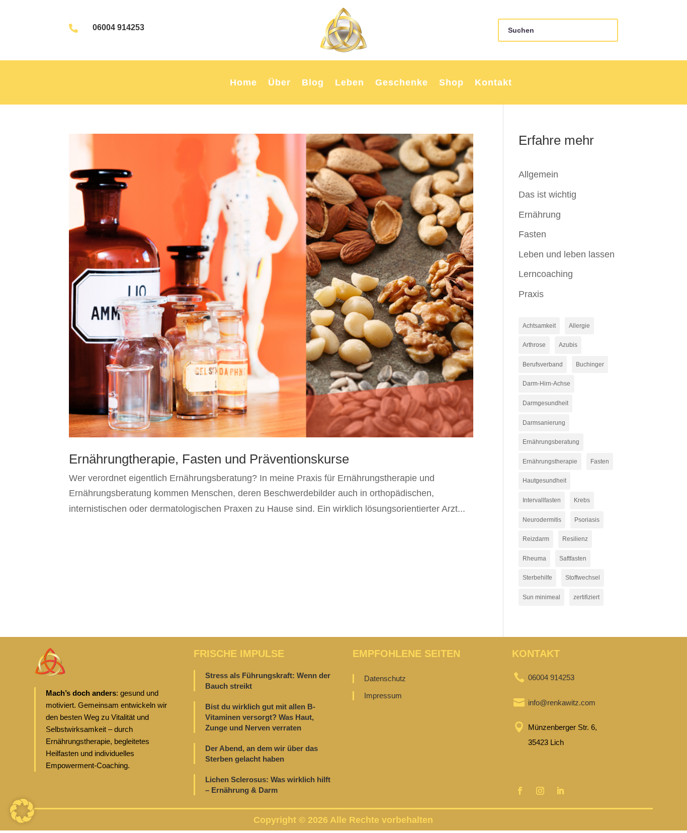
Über (279, 82)
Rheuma (534, 558)
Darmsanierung (544, 422)
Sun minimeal (541, 597)
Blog (313, 82)
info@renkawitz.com (561, 702)
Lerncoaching (546, 274)
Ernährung (540, 215)
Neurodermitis (542, 519)
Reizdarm (536, 538)
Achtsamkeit (539, 325)
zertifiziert (586, 597)
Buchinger (590, 364)
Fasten (532, 234)
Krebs (582, 500)
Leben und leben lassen (567, 254)
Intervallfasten (542, 500)
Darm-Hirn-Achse (546, 383)
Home (243, 82)
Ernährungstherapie (550, 461)
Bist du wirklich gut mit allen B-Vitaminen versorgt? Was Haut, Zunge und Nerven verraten (260, 717)
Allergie (579, 325)
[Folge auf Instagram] (540, 791)
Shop (451, 82)
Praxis (531, 294)
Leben (349, 82)
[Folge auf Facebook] (520, 791)
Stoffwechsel (582, 577)
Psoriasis (586, 519)
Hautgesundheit (544, 480)
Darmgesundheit (545, 403)
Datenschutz (385, 678)
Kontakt (493, 82)
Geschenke (401, 82)
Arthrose (534, 344)
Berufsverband (543, 364)
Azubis (568, 344)
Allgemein (538, 174)
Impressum (383, 695)
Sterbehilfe (537, 577)
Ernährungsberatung (551, 441)
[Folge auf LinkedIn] (560, 791)
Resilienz (575, 538)
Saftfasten (572, 558)
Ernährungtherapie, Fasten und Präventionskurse (209, 459)
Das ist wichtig (547, 195)
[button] (22, 811)
